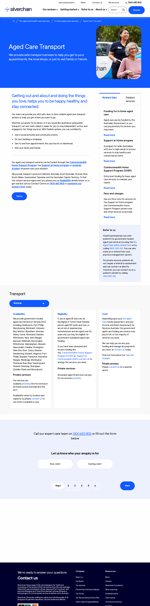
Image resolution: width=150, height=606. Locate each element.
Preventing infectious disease (87, 589)
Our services (49, 9)
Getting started (68, 9)
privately (26, 383)
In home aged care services (66, 21)
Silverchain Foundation (114, 585)
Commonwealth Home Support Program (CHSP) (75, 354)
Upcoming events (66, 2)
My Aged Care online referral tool (120, 243)
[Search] (123, 10)
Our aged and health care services (34, 21)
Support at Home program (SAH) (72, 357)
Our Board (79, 581)
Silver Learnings (111, 589)
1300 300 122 (109, 276)
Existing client (95, 464)
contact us (36, 398)
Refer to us (87, 9)
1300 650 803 (135, 2)
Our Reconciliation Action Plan (87, 598)
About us (100, 9)
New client (55, 464)
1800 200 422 (116, 248)
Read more (109, 135)
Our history (80, 593)
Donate (136, 10)
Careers (108, 581)
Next (127, 485)
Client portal (110, 598)
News (83, 2)
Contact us (97, 2)
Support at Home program (55, 165)
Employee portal (111, 593)
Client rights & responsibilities (87, 602)
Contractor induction (113, 602)
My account (114, 2)
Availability (65, 180)
